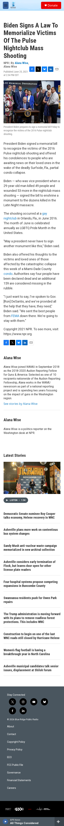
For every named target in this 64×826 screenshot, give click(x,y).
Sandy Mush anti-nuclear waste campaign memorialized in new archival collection (30, 548)
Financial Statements (19, 780)
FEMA (15, 316)
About (10, 726)
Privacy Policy (14, 749)
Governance (14, 772)
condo (8, 274)
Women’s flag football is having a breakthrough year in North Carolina (27, 652)
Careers (11, 788)
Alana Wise (21, 63)
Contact (11, 734)
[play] (5, 821)
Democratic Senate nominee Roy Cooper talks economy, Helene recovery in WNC (29, 516)
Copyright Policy (16, 742)
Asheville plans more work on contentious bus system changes (31, 531)
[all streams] (59, 821)
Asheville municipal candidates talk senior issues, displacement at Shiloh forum (31, 668)
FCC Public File (15, 765)
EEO (9, 757)
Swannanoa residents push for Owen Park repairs (30, 600)
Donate (53, 5)
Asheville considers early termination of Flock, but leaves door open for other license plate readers (29, 566)
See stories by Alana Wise (21, 404)
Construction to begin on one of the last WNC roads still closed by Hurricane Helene (32, 636)
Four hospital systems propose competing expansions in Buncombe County (31, 584)
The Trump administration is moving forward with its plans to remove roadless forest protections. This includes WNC (32, 618)
